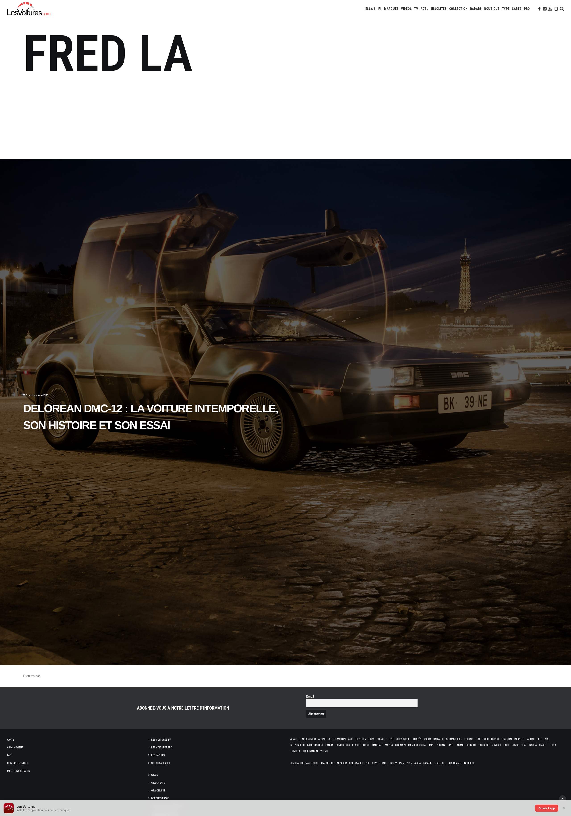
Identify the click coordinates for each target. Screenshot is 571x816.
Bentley (361, 739)
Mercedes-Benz (417, 745)
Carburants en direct (461, 763)
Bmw (371, 739)
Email (310, 696)
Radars (476, 8)
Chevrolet (402, 739)
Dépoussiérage (160, 798)
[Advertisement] (285, 117)
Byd (391, 739)
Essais (370, 8)
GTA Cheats (158, 782)
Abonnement (15, 747)
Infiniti (518, 739)
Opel (450, 745)
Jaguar (530, 739)
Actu (425, 8)
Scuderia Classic (161, 763)
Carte (10, 739)
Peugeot (471, 745)
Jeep (539, 739)
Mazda (389, 745)
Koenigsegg (297, 745)
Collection (458, 8)
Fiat (478, 739)
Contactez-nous (17, 763)
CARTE (516, 8)
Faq (9, 755)
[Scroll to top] (562, 798)
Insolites (439, 8)
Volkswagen (310, 751)
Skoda (533, 745)
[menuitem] (370, 8)
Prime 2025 (405, 763)
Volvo (324, 751)
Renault (496, 745)
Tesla (552, 745)
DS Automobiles (452, 739)
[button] (539, 8)
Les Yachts (158, 755)
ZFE (367, 763)
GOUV (393, 763)
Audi (350, 739)
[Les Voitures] (28, 8)
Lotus (365, 745)
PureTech (439, 763)
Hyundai (507, 739)
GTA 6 (154, 775)
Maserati (377, 745)
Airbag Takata (422, 763)
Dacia (436, 739)
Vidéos (406, 8)
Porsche (484, 745)
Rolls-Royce (511, 745)
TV (416, 8)
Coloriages (356, 763)
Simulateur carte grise (304, 763)
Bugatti (381, 739)
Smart (543, 745)
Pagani (459, 745)
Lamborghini (315, 745)
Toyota (295, 751)
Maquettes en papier (334, 763)
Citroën (417, 739)
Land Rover (343, 745)
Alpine (322, 739)
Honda (495, 739)
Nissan (441, 745)
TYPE (506, 8)
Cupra (427, 739)
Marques (391, 8)
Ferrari (468, 739)
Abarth (294, 739)
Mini (431, 745)
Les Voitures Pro (161, 747)
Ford (486, 739)
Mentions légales (18, 771)
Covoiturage (380, 763)
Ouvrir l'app (546, 808)
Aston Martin (337, 739)
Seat (524, 745)
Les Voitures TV (161, 739)
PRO (527, 8)
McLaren (400, 745)
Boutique (492, 8)
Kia (546, 739)
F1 (380, 8)
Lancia (329, 745)
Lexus (355, 745)
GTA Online (158, 790)
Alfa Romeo (309, 739)
